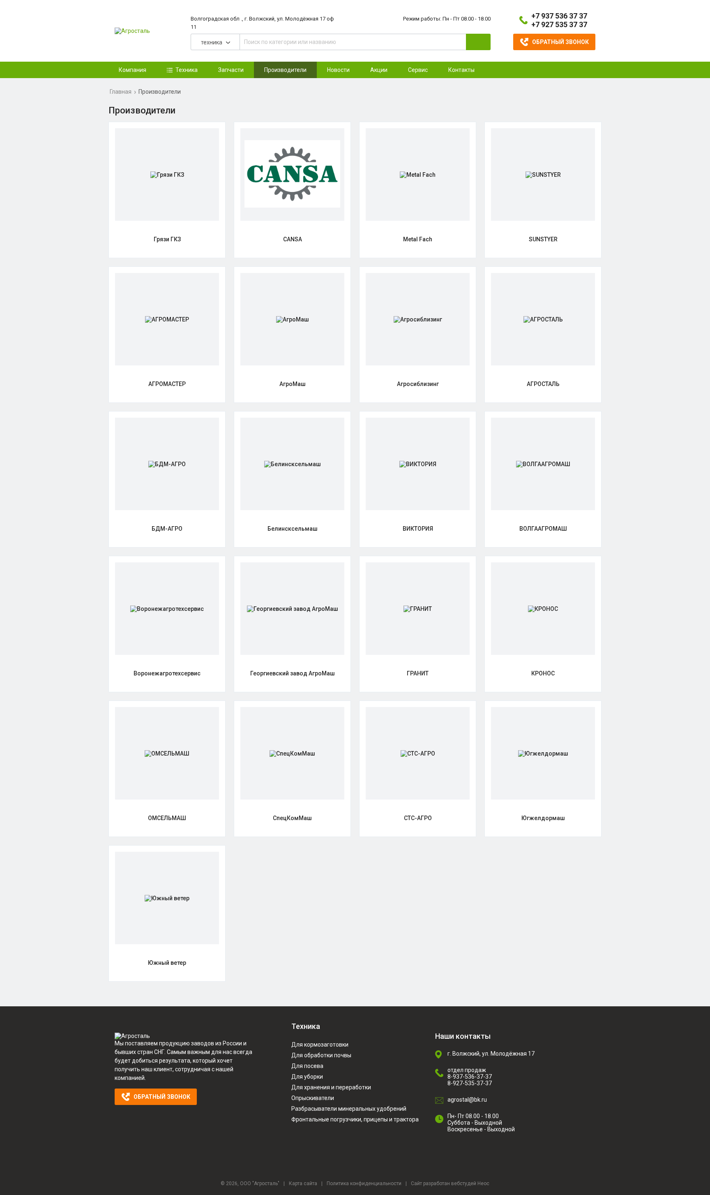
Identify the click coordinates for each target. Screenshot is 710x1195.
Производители (285, 70)
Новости (338, 70)
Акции (378, 70)
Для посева (307, 1066)
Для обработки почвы (321, 1055)
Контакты (461, 70)
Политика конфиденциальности (364, 1183)
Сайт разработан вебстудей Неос (450, 1183)
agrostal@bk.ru (467, 1099)
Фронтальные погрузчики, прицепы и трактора (355, 1119)
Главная (120, 91)
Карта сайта (303, 1183)
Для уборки (307, 1076)
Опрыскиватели (312, 1098)
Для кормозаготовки (319, 1044)
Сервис (418, 70)
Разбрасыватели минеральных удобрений (348, 1108)
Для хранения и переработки (331, 1087)
